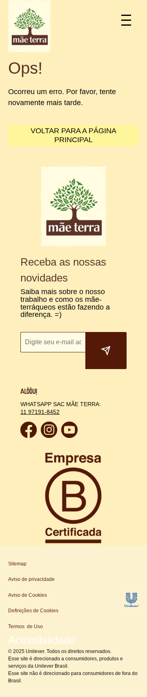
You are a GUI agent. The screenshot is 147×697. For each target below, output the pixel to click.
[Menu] (129, 19)
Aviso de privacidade (31, 579)
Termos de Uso (25, 626)
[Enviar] (106, 350)
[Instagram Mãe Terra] (49, 435)
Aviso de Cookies (27, 595)
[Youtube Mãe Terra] (69, 435)
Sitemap (17, 564)
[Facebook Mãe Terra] (28, 435)
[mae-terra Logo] (29, 49)
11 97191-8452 (39, 412)
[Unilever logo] (132, 604)
